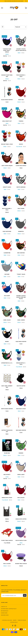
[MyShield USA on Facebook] (13, 625)
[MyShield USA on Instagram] (15, 625)
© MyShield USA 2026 (7, 620)
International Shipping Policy (9, 608)
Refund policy (14, 622)
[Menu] (2, 8)
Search (15, 620)
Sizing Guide (4, 613)
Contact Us (4, 606)
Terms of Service (22, 620)
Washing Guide (5, 615)
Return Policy (4, 610)
